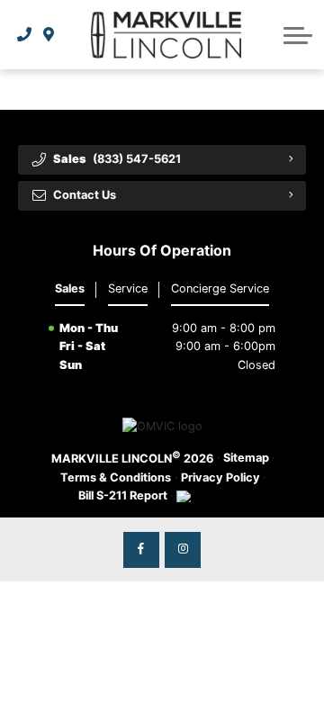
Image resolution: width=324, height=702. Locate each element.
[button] (298, 35)
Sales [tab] (70, 288)
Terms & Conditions (115, 477)
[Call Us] (25, 35)
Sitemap (246, 457)
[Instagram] (183, 550)
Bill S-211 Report (122, 495)
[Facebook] (141, 550)
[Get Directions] (49, 35)
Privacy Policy (220, 477)
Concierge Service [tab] (220, 288)
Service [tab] (128, 288)
